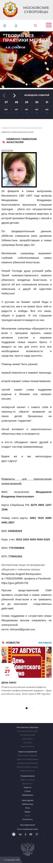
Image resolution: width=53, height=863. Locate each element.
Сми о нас (27, 743)
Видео (27, 812)
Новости (27, 787)
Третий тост (27, 784)
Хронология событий (27, 755)
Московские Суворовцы (36, 10)
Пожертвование (27, 776)
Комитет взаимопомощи (27, 767)
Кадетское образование (27, 759)
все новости (45, 642)
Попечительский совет (27, 731)
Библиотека (27, 804)
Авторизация (8, 25)
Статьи (27, 791)
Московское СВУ (27, 735)
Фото (27, 808)
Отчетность (27, 819)
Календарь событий (36, 95)
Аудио (27, 815)
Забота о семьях (27, 780)
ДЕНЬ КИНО (8, 682)
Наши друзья (27, 800)
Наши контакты (27, 746)
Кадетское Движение (27, 752)
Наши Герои (27, 739)
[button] (27, 84)
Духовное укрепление (27, 763)
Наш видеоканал (27, 825)
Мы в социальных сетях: (27, 829)
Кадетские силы (27, 771)
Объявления (27, 795)
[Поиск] (35, 25)
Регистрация (20, 25)
